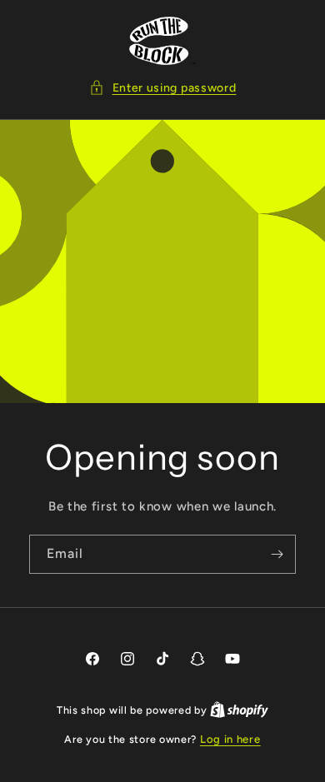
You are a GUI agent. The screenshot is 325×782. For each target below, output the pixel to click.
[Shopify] (239, 710)
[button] (163, 87)
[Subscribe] (276, 554)
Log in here (230, 739)
